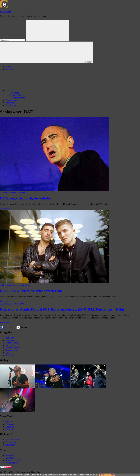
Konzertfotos (16, 95)
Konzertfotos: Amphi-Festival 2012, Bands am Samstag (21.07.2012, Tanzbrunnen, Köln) (62, 309)
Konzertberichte (18, 98)
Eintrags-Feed (11, 458)
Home (8, 67)
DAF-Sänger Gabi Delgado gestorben (26, 198)
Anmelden (9, 455)
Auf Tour (15, 93)
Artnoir (8, 422)
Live (7, 90)
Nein (103, 475)
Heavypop (9, 424)
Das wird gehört (12, 440)
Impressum (10, 102)
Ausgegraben (11, 340)
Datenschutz (10, 105)
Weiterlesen (5, 209)
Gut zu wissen (11, 100)
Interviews (9, 345)
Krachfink (9, 426)
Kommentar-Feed (13, 460)
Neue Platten (11, 69)
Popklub (9, 429)
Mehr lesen (110, 475)
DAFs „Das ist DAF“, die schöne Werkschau (31, 291)
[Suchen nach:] (13, 40)
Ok (100, 475)
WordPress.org (11, 463)
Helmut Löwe (19, 192)
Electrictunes (5, 11)
